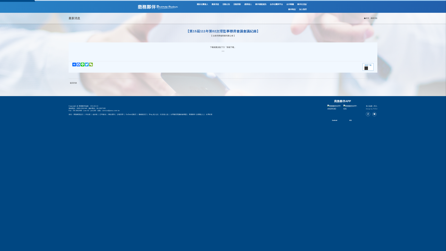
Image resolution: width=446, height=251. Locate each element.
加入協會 (369, 106)
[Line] (374, 114)
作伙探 (87, 114)
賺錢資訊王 (143, 114)
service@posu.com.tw (111, 110)
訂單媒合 (103, 114)
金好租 (95, 114)
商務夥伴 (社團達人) (196, 114)
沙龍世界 (120, 114)
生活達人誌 (164, 114)
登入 (375, 106)
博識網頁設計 (78, 114)
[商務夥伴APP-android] (334, 112)
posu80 (93, 110)
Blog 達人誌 (153, 114)
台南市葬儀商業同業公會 (223, 36)
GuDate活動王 (131, 114)
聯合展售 (111, 114)
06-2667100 (101, 108)
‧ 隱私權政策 (93, 106)
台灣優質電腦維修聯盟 (179, 114)
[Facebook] (368, 114)
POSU (375, 109)
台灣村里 (209, 114)
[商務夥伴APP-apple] (350, 112)
